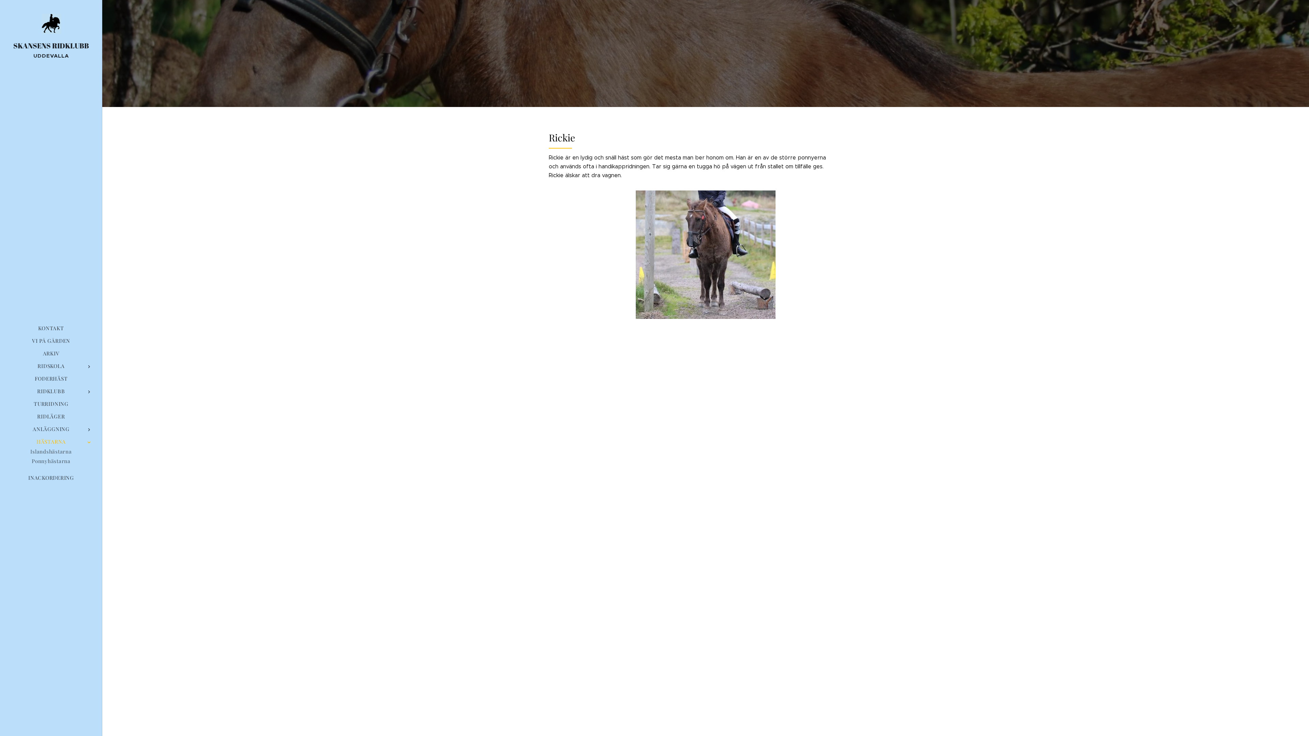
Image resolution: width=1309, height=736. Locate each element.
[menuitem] (51, 328)
